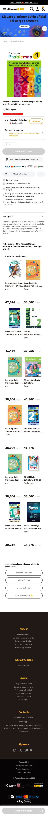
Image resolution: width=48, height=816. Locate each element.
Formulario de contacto (23, 717)
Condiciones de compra (23, 687)
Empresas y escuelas (23, 647)
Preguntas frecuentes (23, 683)
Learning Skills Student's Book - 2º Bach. (13, 383)
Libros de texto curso (17, 41)
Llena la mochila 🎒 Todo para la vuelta (24, 3)
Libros (5, 41)
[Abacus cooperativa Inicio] (16, 10)
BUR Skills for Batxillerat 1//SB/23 (32, 478)
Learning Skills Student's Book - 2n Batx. (14, 480)
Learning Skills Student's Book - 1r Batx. (13, 431)
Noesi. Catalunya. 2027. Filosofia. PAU (32, 527)
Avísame (36, 121)
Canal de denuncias (23, 696)
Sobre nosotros (23, 634)
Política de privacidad (23, 690)
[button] (37, 9)
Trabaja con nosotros (23, 644)
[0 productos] (43, 10)
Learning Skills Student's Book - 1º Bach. (32, 286)
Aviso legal (23, 699)
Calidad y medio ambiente (23, 638)
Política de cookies (23, 693)
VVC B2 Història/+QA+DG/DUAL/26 (33, 334)
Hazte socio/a (23, 665)
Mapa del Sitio (24, 762)
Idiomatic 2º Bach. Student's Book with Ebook (33, 431)
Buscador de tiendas (23, 641)
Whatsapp (23, 721)
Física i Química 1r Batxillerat (32, 381)
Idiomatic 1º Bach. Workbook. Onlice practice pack (13, 528)
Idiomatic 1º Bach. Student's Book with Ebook (14, 334)
